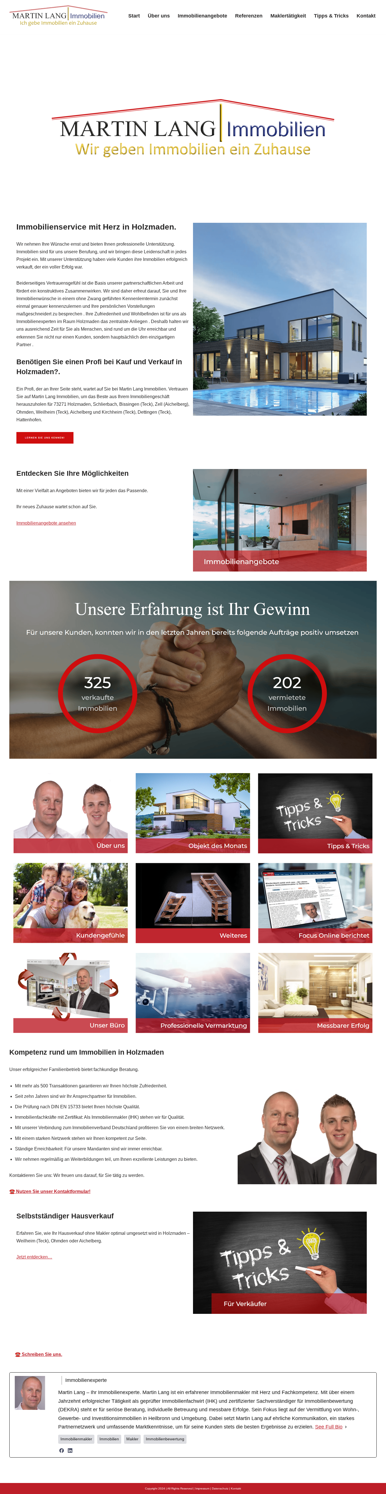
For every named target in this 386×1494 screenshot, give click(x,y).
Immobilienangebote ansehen (46, 523)
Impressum (202, 1488)
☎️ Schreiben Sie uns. (38, 1354)
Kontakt (366, 16)
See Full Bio (328, 1427)
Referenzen (249, 16)
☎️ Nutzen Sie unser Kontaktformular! (49, 1191)
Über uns (159, 16)
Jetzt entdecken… (34, 1257)
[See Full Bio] (345, 1427)
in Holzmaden (251, 1329)
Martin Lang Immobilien (145, 1329)
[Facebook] (61, 1450)
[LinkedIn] (70, 1450)
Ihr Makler (203, 1329)
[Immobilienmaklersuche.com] (58, 16)
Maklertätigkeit (288, 16)
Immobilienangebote (202, 16)
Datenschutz (220, 1488)
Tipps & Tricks (331, 16)
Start (134, 16)
